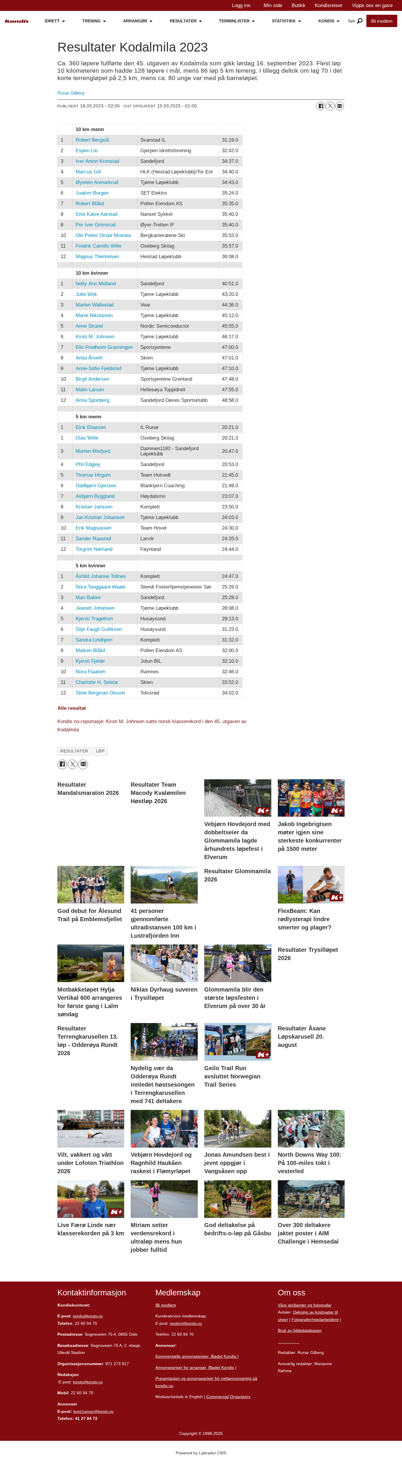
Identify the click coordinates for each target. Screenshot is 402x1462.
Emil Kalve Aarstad (96, 214)
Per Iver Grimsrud (95, 225)
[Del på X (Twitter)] (330, 106)
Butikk (298, 5)
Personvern (288, 1341)
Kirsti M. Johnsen (95, 336)
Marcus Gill (88, 172)
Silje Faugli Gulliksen (99, 629)
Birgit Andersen (92, 379)
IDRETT (52, 21)
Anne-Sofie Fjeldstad (98, 368)
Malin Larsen (90, 389)
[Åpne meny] (359, 21)
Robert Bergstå (92, 140)
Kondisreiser (329, 5)
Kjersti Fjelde (90, 661)
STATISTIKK (284, 21)
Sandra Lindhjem (94, 640)
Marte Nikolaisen (94, 315)
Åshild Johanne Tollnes (101, 576)
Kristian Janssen (94, 507)
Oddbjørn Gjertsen (96, 485)
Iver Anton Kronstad (97, 161)
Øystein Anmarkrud (97, 182)
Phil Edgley (88, 464)
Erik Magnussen (93, 528)
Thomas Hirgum (93, 475)
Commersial (217, 1396)
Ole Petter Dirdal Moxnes (103, 235)
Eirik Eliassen (91, 427)
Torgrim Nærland (94, 549)
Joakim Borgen (92, 193)
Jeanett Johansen (95, 608)
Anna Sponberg (92, 400)
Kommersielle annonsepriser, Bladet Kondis (196, 1356)
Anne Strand (89, 326)
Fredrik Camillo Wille (99, 246)
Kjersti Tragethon (94, 618)
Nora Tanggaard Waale (100, 587)
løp (100, 751)
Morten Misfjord (93, 451)
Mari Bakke (88, 597)
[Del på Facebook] (320, 106)
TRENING (91, 21)
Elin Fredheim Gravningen (104, 347)
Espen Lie (86, 150)
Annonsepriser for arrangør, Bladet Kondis (194, 1367)
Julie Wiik (86, 294)
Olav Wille (87, 438)
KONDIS (326, 21)
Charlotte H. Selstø (97, 682)
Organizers (240, 1396)
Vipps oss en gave (372, 5)
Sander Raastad (93, 538)
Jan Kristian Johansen (100, 517)
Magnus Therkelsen (97, 256)
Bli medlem (382, 21)
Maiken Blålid (90, 650)
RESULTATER (183, 21)
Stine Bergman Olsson (100, 693)
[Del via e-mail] (339, 106)
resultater (74, 751)
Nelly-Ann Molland (96, 283)
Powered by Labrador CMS (201, 1453)
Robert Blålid (90, 203)
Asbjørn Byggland (95, 496)
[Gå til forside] (17, 21)
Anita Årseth (89, 358)
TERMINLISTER (234, 21)
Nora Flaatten (90, 671)
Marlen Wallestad (95, 305)
